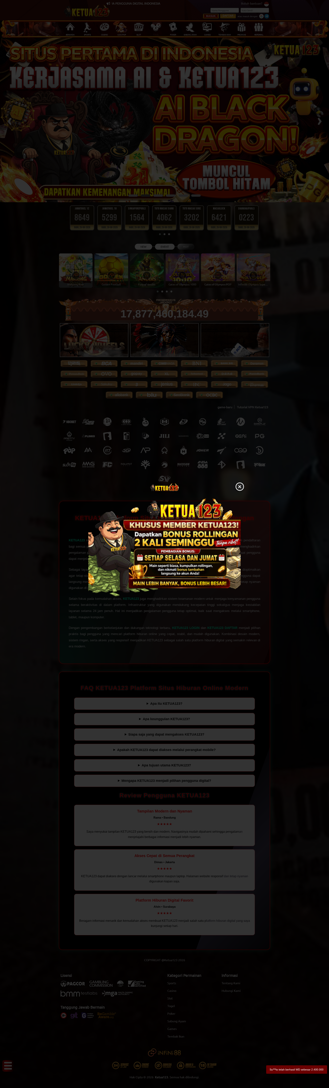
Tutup (239, 487)
